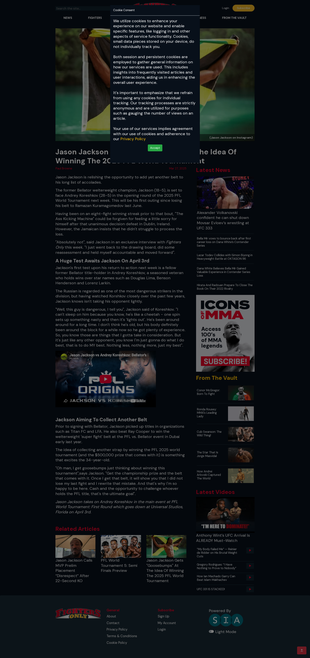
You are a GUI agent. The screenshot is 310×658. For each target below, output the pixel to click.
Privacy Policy (133, 138)
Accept (155, 148)
